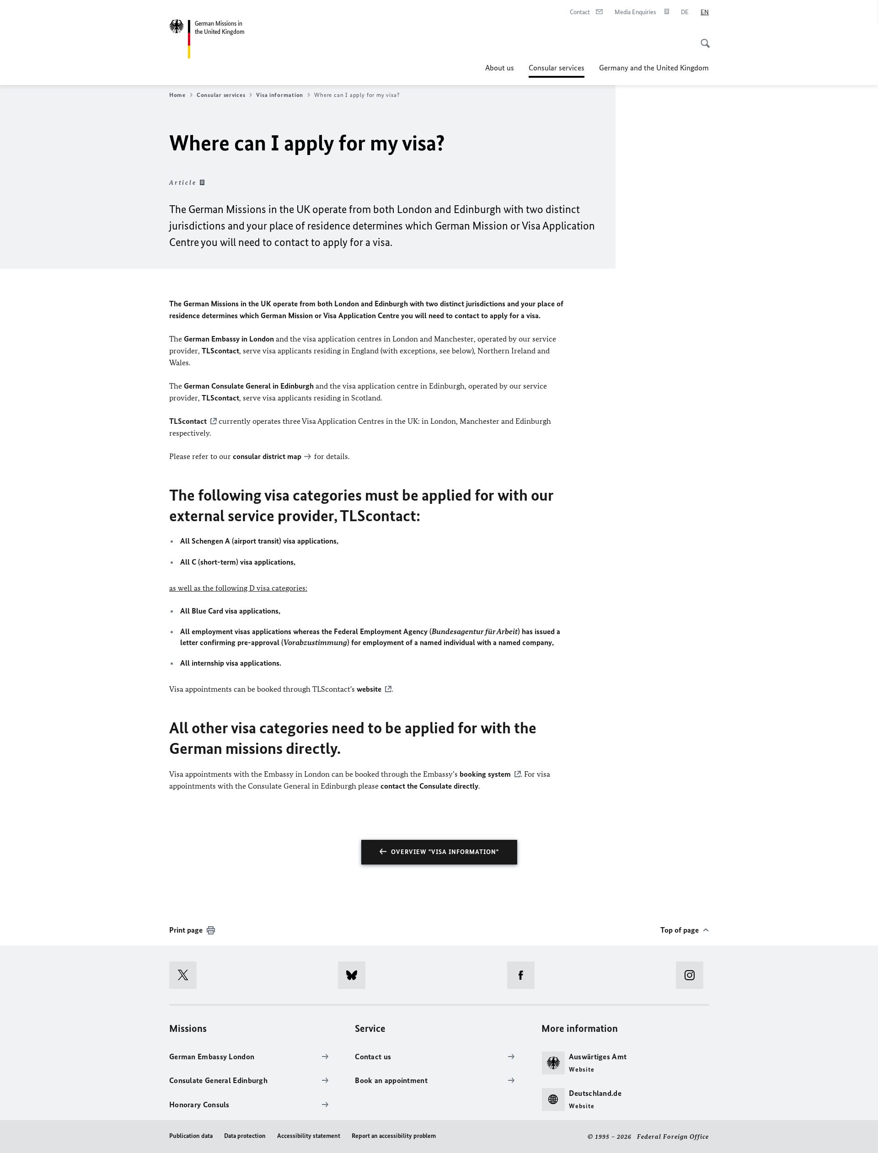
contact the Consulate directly (429, 785)
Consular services (556, 70)
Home (177, 94)
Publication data (191, 1136)
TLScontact (188, 421)
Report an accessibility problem (394, 1136)
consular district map (267, 456)
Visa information (279, 94)
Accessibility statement (308, 1136)
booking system (485, 774)
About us (499, 67)
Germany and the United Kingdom (654, 67)
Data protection (245, 1136)
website (369, 689)
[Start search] (702, 38)
